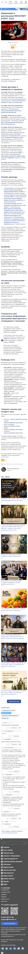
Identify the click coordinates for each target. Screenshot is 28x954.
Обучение (7, 864)
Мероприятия (8, 873)
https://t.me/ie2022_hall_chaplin (13, 422)
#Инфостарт (3, 464)
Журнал (6, 847)
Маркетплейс (8, 867)
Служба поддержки (10, 905)
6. (3, 795)
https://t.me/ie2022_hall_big (18, 419)
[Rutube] (22, 948)
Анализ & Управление (11, 856)
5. (3, 774)
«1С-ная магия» (8, 188)
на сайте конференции (14, 301)
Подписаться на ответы (9, 710)
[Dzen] (14, 948)
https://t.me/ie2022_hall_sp (12, 426)
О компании (5, 888)
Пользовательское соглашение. (10, 934)
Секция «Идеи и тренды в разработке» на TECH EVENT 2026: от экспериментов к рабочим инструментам (13, 664)
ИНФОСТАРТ (5, 457)
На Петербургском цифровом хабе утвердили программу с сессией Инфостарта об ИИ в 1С (11, 582)
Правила (3, 894)
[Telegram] (2, 948)
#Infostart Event (9, 464)
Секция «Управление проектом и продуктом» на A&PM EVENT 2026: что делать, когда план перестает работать (12, 636)
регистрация (5, 833)
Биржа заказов (9, 878)
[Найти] (25, 842)
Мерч (5, 884)
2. (2, 731)
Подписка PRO (5, 892)
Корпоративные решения (12, 861)
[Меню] (2, 2)
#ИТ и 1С (14, 464)
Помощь (3, 897)
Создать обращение (9, 923)
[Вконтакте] (6, 948)
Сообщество (5, 890)
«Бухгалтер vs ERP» (16, 152)
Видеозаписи (8, 876)
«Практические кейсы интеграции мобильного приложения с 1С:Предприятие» (13, 169)
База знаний (7, 850)
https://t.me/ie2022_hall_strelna (13, 433)
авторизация (13, 833)
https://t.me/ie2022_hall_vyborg (13, 429)
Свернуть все (5, 718)
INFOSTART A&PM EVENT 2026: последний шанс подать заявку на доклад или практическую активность (13, 692)
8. (2, 821)
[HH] (10, 948)
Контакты (4, 901)
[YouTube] (18, 948)
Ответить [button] (14, 727)
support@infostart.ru (8, 919)
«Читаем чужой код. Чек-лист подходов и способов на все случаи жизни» (15, 205)
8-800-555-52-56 (7, 917)
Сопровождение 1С (10, 859)
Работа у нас (5, 899)
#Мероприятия (20, 464)
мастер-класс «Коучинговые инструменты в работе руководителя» (12, 122)
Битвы (14, 256)
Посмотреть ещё (14, 701)
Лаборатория (8, 853)
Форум (6, 881)
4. (2, 747)
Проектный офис (9, 870)
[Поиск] (5, 2)
